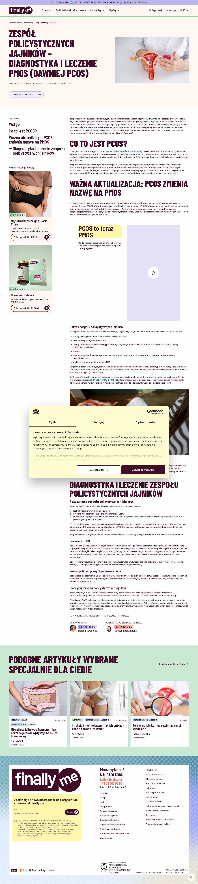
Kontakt (104, 792)
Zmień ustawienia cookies (158, 824)
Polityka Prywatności (34, 836)
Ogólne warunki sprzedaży (112, 824)
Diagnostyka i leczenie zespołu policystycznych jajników (39, 150)
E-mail (17, 809)
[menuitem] (47, 10)
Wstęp (14, 124)
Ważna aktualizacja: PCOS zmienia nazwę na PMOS (31, 139)
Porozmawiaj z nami (155, 783)
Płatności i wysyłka (109, 815)
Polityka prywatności (110, 829)
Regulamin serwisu (108, 811)
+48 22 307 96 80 (111, 783)
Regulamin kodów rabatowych (160, 819)
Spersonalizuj (96, 470)
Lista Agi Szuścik (154, 801)
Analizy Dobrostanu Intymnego (103, 379)
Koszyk (172, 10)
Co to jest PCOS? (23, 131)
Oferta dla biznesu (154, 779)
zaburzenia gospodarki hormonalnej (124, 151)
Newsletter (151, 769)
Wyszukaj (157, 10)
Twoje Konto (106, 806)
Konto (186, 10)
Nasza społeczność (155, 792)
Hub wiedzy (28, 23)
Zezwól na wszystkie (143, 470)
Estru (169, 872)
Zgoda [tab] (52, 422)
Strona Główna (15, 23)
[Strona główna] (21, 10)
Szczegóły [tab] (99, 422)
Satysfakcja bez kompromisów (114, 833)
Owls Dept (179, 872)
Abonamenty (106, 838)
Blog (37, 23)
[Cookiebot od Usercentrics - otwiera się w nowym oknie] (151, 412)
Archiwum (150, 815)
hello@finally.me (111, 779)
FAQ (102, 801)
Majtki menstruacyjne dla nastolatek (162, 806)
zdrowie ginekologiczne (26, 94)
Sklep (102, 797)
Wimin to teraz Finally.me (157, 810)
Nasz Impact (151, 797)
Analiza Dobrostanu (155, 774)
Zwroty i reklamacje (109, 820)
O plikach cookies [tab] (145, 422)
